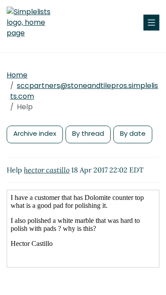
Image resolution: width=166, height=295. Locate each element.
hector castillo (46, 169)
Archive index (34, 133)
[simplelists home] (33, 22)
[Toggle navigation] (151, 23)
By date (133, 133)
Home (17, 75)
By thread (88, 133)
